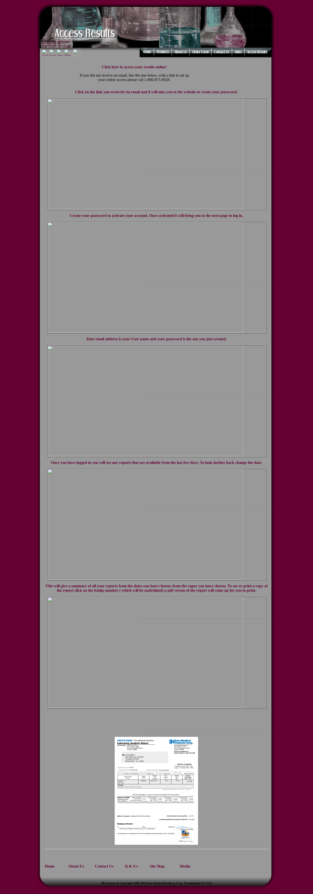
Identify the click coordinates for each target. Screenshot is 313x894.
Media (185, 866)
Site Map (157, 866)
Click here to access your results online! (134, 67)
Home (50, 866)
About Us (76, 866)
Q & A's (131, 866)
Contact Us (104, 866)
